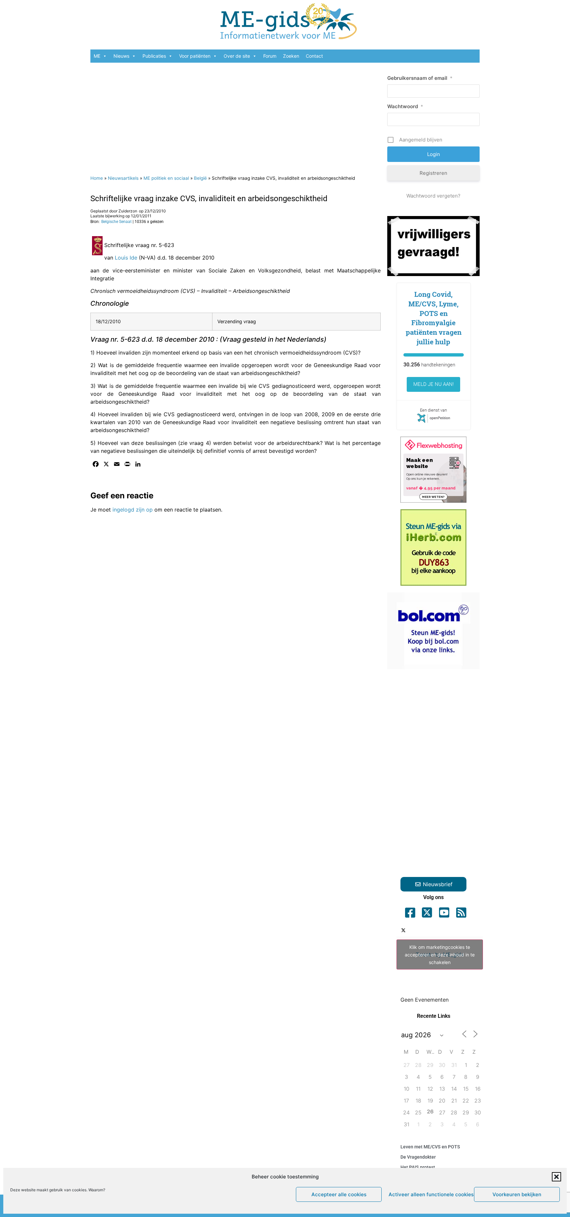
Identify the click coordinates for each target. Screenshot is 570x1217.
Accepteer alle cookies (338, 1194)
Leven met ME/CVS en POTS (430, 1146)
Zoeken (291, 56)
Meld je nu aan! (433, 384)
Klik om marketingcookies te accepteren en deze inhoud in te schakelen (440, 954)
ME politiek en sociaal (166, 178)
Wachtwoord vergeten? (433, 196)
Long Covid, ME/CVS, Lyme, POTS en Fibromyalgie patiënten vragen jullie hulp (433, 318)
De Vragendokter (418, 1157)
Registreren (433, 173)
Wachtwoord (405, 106)
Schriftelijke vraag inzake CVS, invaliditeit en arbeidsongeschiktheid (209, 198)
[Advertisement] (235, 115)
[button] (556, 1176)
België (200, 178)
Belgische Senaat (116, 221)
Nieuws (121, 56)
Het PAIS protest (417, 1167)
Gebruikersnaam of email (420, 78)
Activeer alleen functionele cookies (430, 1194)
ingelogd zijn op (132, 509)
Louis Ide (126, 257)
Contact (314, 56)
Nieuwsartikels (123, 178)
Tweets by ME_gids (440, 954)
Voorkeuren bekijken (516, 1194)
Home (96, 178)
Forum (269, 56)
